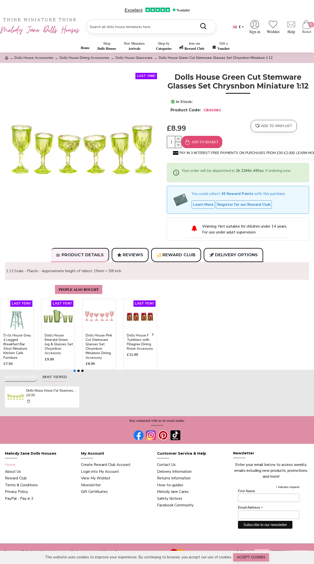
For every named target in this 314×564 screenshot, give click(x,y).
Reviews (133, 254)
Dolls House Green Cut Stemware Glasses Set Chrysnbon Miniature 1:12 (51, 390)
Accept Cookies (251, 557)
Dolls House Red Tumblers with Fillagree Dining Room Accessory (140, 342)
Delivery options (236, 254)
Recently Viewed (21, 377)
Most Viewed (54, 377)
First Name (246, 491)
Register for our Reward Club (243, 204)
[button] (4, 334)
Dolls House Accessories (33, 57)
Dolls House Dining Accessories (84, 57)
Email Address (250, 507)
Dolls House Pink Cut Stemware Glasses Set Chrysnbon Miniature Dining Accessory (99, 346)
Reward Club (179, 254)
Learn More (203, 204)
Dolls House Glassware (134, 57)
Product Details (83, 254)
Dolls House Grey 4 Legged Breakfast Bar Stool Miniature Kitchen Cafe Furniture (17, 346)
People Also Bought (79, 289)
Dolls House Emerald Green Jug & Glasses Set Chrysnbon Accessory (59, 344)
